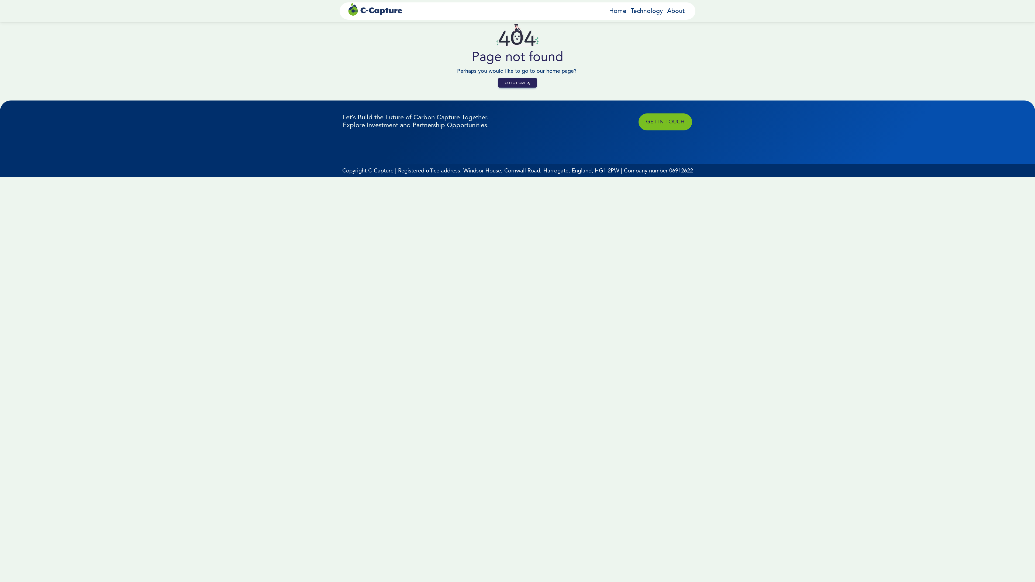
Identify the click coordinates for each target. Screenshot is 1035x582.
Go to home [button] (516, 83)
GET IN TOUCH (665, 121)
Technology (647, 11)
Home (617, 11)
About (676, 11)
